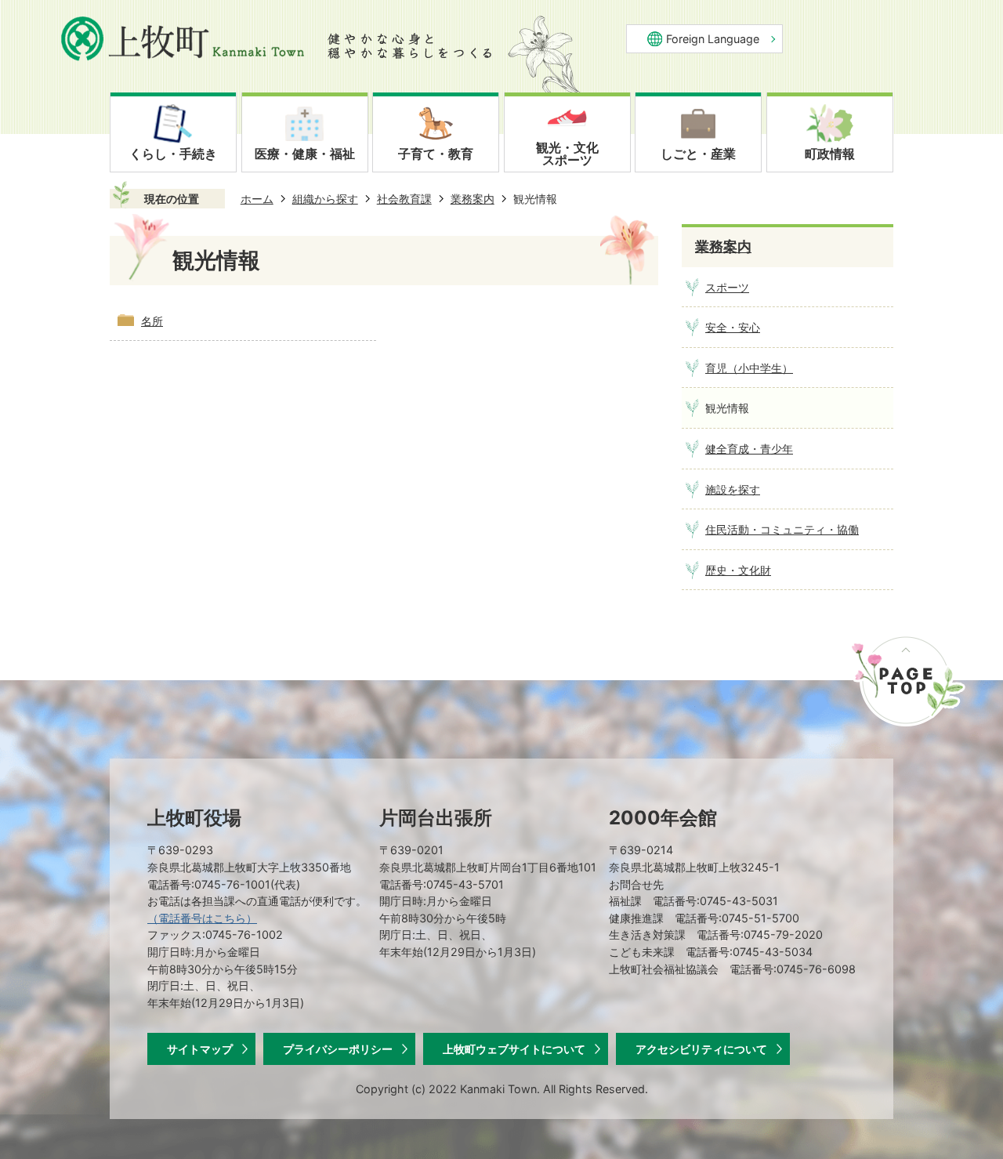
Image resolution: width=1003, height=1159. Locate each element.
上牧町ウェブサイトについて (514, 1049)
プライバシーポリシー (338, 1049)
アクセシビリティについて (701, 1049)
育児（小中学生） (749, 368)
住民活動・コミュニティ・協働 (782, 529)
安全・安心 (732, 327)
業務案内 (472, 198)
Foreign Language (712, 38)
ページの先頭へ (907, 680)
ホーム (257, 198)
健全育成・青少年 (749, 448)
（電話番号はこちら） (202, 918)
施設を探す (732, 489)
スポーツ (727, 287)
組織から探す (325, 198)
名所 (152, 321)
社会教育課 (404, 198)
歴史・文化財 (738, 570)
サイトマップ (200, 1049)
